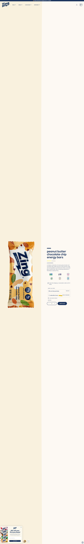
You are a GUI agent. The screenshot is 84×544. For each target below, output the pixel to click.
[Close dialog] (21, 527)
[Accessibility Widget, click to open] (83, 543)
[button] (13, 4)
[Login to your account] (77, 4)
